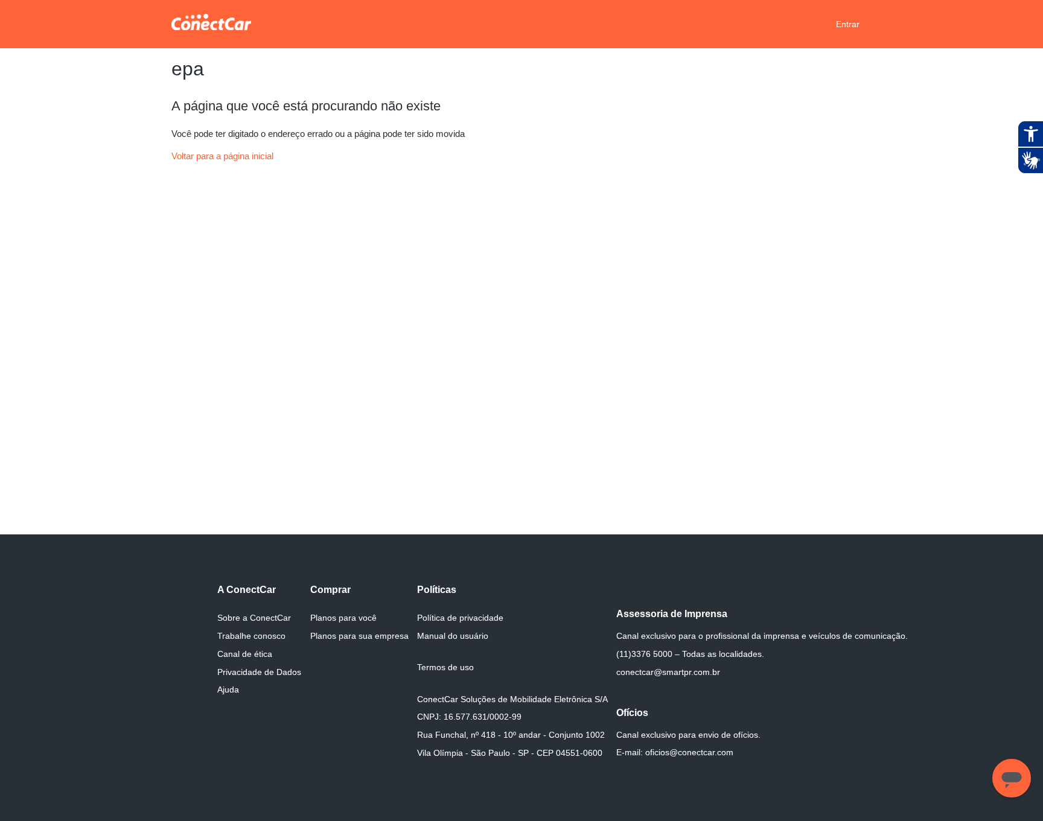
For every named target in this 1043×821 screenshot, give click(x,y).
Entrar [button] (848, 24)
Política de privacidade (460, 618)
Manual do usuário (452, 636)
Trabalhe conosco (251, 636)
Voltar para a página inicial (222, 156)
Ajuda (228, 689)
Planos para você (343, 618)
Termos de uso (445, 667)
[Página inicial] (211, 27)
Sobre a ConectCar (254, 618)
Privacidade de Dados (259, 672)
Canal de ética (244, 654)
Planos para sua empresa (359, 636)
